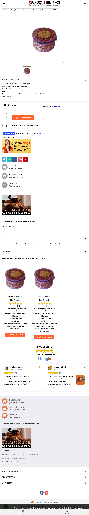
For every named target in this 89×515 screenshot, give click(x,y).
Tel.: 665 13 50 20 (16, 177)
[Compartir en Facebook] (14, 159)
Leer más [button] (7, 387)
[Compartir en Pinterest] (25, 159)
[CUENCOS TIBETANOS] (44, 3)
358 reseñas (49, 354)
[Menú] (4, 3)
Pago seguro (14, 186)
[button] (44, 238)
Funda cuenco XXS (15, 297)
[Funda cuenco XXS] (85, 80)
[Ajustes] (85, 3)
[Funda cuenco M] (63, 61)
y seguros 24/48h (16, 402)
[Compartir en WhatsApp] (9, 159)
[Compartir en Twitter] (4, 159)
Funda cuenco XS (44, 297)
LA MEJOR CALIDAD (17, 409)
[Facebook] (42, 493)
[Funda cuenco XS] (44, 278)
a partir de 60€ (15, 168)
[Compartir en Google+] (20, 159)
